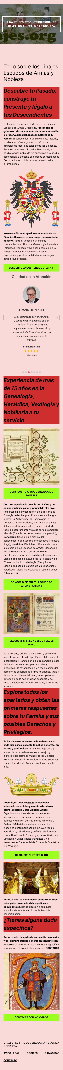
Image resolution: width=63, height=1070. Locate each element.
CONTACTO (52, 948)
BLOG (30, 802)
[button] (23, 372)
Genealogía (10, 536)
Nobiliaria (37, 555)
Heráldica (17, 544)
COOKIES (32, 1053)
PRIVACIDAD (52, 1053)
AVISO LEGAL (11, 1053)
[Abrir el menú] (5, 49)
